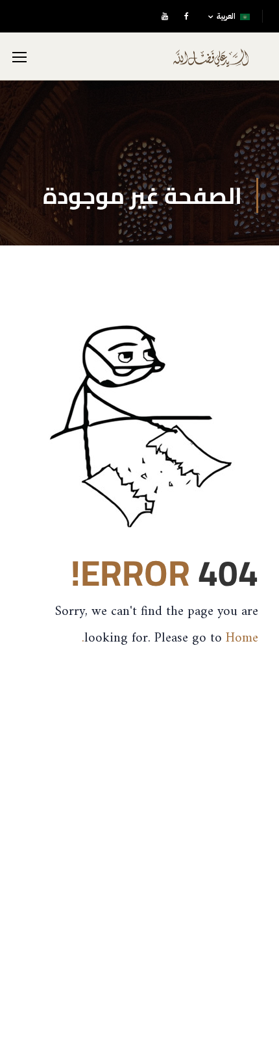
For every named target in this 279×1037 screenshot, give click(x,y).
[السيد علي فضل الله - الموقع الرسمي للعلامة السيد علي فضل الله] (211, 62)
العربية (226, 16)
